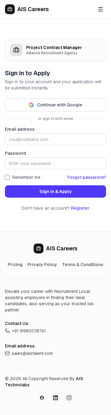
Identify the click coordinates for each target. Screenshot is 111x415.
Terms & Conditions (82, 264)
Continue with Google (59, 105)
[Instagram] (69, 398)
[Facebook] (42, 398)
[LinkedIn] (55, 398)
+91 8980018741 (29, 331)
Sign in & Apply (55, 191)
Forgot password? (87, 177)
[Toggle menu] (100, 9)
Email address (20, 129)
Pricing (15, 264)
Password (15, 153)
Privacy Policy (42, 264)
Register (80, 208)
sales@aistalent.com (32, 353)
